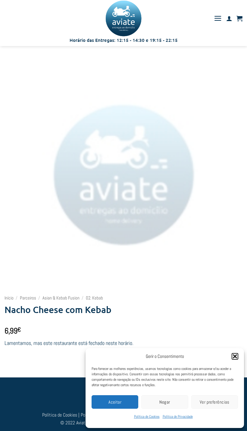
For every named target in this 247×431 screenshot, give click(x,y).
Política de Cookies (147, 416)
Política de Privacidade (178, 416)
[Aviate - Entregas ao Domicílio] (123, 18)
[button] (235, 356)
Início (9, 298)
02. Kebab (94, 298)
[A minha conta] (229, 18)
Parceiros (28, 298)
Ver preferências (215, 402)
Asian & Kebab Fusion (61, 298)
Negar (164, 402)
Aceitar (114, 402)
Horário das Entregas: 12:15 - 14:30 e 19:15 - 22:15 (124, 40)
